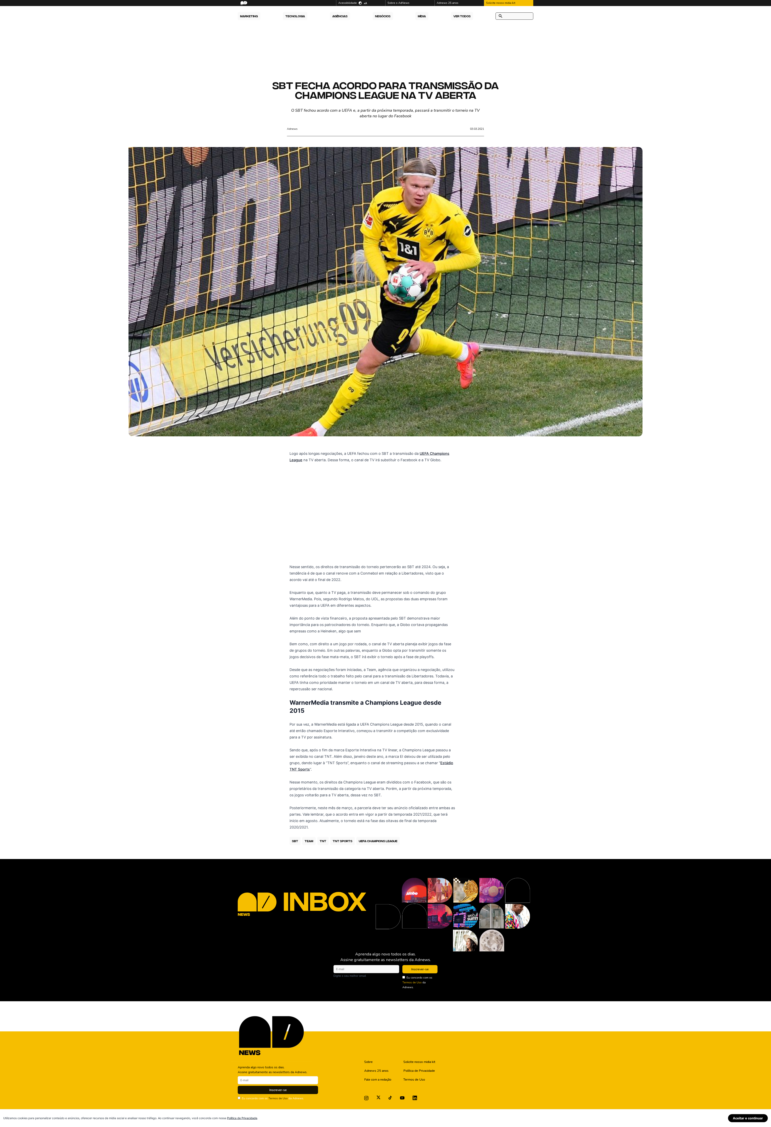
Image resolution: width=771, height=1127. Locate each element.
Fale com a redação (377, 1079)
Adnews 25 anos (376, 1071)
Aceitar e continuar (748, 1118)
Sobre (368, 1062)
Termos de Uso (412, 982)
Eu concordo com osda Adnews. (417, 982)
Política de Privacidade (419, 1071)
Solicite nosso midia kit (419, 1062)
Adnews (292, 129)
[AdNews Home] (243, 3)
